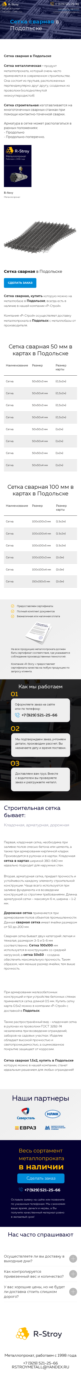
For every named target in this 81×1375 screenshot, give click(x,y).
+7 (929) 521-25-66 (67, 4)
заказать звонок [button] (68, 8)
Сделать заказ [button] (41, 1178)
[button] (20, 283)
